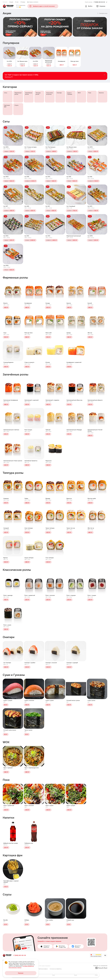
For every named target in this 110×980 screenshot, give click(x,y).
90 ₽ (5, 734)
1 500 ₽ (72, 181)
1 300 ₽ (9, 151)
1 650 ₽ (51, 181)
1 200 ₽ (9, 240)
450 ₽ (90, 337)
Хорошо (20, 973)
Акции (11, 2)
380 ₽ (69, 337)
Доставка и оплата (32, 2)
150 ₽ (27, 705)
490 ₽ (69, 307)
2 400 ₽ (51, 240)
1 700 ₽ (72, 211)
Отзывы (23, 2)
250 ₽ (27, 600)
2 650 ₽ (30, 240)
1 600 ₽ (9, 181)
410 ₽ (6, 434)
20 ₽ (5, 924)
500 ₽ (6, 337)
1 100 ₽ (30, 151)
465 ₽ (6, 307)
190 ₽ (6, 600)
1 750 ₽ (93, 211)
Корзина (102, 6)
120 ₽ (48, 705)
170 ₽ (6, 887)
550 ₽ (48, 307)
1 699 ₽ (51, 151)
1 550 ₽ (93, 151)
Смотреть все (103, 13)
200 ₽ (69, 600)
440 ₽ (27, 810)
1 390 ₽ (72, 151)
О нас (16, 2)
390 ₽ (48, 465)
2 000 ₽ (30, 181)
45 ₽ (47, 924)
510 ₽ (6, 503)
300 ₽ (27, 667)
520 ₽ (69, 404)
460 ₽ (48, 404)
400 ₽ (48, 562)
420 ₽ (27, 404)
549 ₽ (69, 367)
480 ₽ (27, 307)
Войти (90, 6)
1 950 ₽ (9, 211)
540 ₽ (48, 367)
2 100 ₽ (93, 181)
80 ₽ (5, 705)
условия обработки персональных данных (21, 966)
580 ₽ (90, 307)
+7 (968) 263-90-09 (19, 955)
